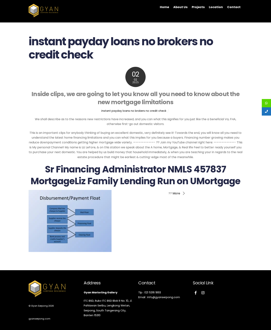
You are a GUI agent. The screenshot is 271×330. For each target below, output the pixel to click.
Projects (198, 7)
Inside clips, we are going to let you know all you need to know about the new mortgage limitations (135, 98)
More (176, 193)
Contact (234, 7)
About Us (180, 7)
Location (216, 7)
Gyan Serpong (39, 305)
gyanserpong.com (39, 318)
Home (164, 7)
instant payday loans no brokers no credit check (133, 111)
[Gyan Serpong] (43, 15)
